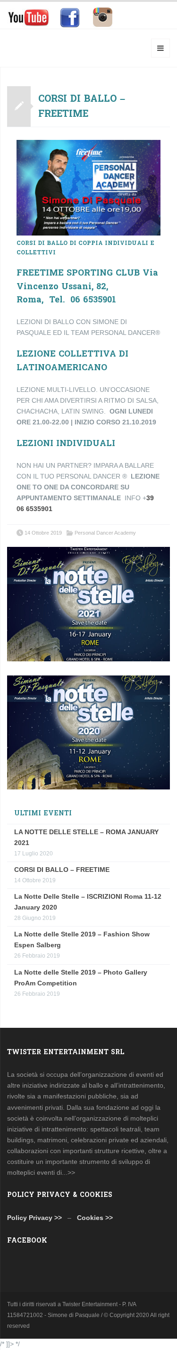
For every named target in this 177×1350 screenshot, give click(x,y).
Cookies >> (95, 1217)
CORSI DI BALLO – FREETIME (81, 106)
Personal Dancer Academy (105, 533)
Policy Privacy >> (34, 1217)
